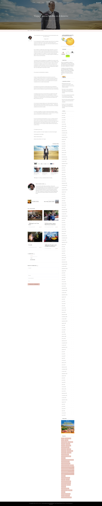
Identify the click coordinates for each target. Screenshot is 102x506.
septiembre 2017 (64, 347)
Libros (72, 465)
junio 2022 (63, 222)
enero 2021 (64, 259)
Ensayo (63, 445)
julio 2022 (63, 220)
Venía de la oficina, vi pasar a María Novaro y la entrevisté (50, 224)
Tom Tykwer (50, 177)
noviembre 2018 (64, 316)
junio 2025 (63, 143)
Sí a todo (30, 245)
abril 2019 (63, 305)
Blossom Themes (65, 503)
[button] (63, 53)
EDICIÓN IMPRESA (66, 2)
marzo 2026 (64, 124)
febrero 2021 (64, 257)
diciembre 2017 (64, 340)
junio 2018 (63, 327)
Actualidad (38, 2)
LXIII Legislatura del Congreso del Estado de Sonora (67, 468)
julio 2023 (63, 194)
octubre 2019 (64, 292)
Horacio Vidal (30, 40)
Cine (39, 177)
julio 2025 (63, 141)
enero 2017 (64, 364)
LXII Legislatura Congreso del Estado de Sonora (67, 471)
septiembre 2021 (64, 242)
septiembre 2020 (64, 268)
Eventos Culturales (65, 447)
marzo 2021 (64, 255)
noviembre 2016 (64, 369)
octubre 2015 (64, 397)
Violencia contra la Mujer (66, 497)
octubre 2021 (64, 240)
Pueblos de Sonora (65, 488)
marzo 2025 (64, 150)
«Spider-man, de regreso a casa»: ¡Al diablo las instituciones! (51, 245)
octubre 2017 (64, 345)
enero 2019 (64, 312)
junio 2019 (63, 301)
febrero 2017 (64, 362)
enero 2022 (64, 233)
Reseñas (70, 490)
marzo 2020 (64, 281)
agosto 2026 (64, 113)
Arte (63, 438)
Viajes (63, 495)
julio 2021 (63, 246)
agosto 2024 (64, 165)
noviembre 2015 (64, 395)
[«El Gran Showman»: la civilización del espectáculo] (54, 170)
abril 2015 (63, 410)
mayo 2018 (63, 329)
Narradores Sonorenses (66, 481)
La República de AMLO (65, 465)
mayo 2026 (64, 119)
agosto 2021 (64, 244)
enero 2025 (64, 154)
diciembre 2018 (64, 314)
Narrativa (60, 2)
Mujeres (63, 479)
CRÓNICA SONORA (51, 2)
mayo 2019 (63, 303)
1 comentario (54, 20)
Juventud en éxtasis (65, 461)
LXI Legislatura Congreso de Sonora (67, 473)
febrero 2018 (64, 336)
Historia (69, 452)
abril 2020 (63, 279)
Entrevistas (68, 445)
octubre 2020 (64, 266)
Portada (34, 2)
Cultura (43, 2)
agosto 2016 (64, 375)
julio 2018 (63, 325)
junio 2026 (63, 117)
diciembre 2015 (64, 393)
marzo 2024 (64, 176)
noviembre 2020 (64, 264)
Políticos (63, 486)
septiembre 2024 (64, 163)
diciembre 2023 (64, 183)
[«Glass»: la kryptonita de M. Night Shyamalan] (37, 170)
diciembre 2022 (64, 209)
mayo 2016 (63, 382)
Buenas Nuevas (67, 438)
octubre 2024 (64, 161)
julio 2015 (63, 404)
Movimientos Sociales (65, 477)
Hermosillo (64, 452)
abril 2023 (63, 200)
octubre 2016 (64, 371)
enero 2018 (64, 338)
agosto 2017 (64, 349)
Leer (40, 247)
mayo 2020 (64, 277)
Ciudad (66, 440)
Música (68, 479)
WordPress (51, 504)
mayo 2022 (64, 224)
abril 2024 (63, 174)
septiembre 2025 (64, 137)
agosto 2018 (64, 323)
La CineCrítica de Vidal (45, 177)
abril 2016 (63, 384)
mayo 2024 (64, 172)
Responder (33, 259)
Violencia (67, 495)
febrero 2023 (64, 205)
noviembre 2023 (64, 185)
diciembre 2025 (64, 130)
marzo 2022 (64, 229)
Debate (63, 443)
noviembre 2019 (64, 290)
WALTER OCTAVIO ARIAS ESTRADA (67, 99)
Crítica (41, 177)
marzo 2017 (64, 360)
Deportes (67, 443)
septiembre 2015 (64, 399)
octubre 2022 (64, 213)
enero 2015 (63, 415)
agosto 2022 (64, 218)
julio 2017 (63, 351)
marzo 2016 (64, 386)
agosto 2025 (64, 139)
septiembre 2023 (64, 189)
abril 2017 (63, 358)
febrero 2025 (64, 152)
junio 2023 (63, 196)
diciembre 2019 (64, 288)
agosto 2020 (64, 270)
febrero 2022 (64, 231)
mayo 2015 (63, 408)
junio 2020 (63, 275)
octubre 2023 (64, 187)
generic (31, 255)
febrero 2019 (64, 310)
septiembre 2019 (64, 294)
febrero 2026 (64, 126)
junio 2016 (63, 380)
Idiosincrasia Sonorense (66, 456)
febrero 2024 (64, 178)
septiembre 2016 (64, 373)
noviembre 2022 (64, 211)
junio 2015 (63, 406)
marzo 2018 (64, 334)
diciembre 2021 (64, 235)
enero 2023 (64, 207)
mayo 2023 (64, 198)
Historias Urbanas (65, 454)
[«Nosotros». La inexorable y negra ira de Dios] (46, 170)
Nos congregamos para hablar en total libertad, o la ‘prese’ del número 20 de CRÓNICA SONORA (68, 96)
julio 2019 (63, 299)
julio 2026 (63, 115)
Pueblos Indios (64, 490)
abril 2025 (63, 148)
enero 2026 (64, 128)
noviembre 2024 (64, 159)
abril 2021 (63, 253)
